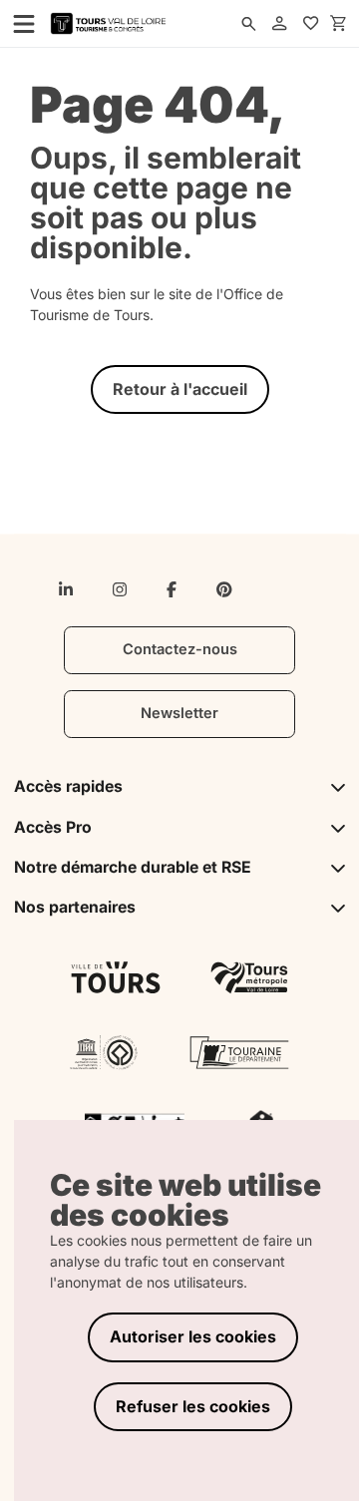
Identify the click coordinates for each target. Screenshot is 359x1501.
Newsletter (179, 713)
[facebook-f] (172, 589)
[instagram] (120, 589)
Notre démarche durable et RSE (132, 867)
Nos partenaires (75, 907)
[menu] (18, 23)
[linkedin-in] (66, 589)
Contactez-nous (180, 649)
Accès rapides (68, 786)
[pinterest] (224, 589)
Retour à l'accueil (180, 389)
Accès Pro (53, 827)
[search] (249, 24)
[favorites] (311, 24)
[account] (280, 24)
